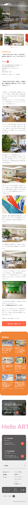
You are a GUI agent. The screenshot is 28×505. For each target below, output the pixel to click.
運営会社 (15, 489)
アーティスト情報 (17, 472)
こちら (18, 318)
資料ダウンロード (7, 490)
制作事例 (6, 465)
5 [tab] (17, 48)
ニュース (16, 481)
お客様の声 (16, 474)
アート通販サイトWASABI (6, 496)
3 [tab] (14, 48)
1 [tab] (11, 48)
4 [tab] (16, 48)
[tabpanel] (14, 40)
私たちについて (6, 472)
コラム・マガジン (17, 479)
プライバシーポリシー (7, 489)
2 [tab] (13, 48)
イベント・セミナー (18, 476)
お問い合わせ (16, 490)
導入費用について (17, 483)
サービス (5, 477)
